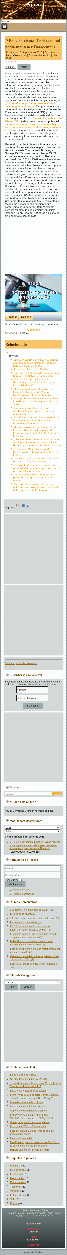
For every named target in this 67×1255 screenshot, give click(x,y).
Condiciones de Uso (35, 1213)
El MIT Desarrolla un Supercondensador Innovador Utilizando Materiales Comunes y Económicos (37, 420)
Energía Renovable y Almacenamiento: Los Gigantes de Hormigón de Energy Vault (36, 401)
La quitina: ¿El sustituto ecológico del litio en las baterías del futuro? (35, 460)
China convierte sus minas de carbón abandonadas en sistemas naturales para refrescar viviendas (35, 362)
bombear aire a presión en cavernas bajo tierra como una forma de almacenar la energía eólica (33, 127)
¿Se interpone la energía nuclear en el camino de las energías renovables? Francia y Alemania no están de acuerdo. (37, 442)
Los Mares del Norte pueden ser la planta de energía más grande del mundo (34, 477)
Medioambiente (18, 1170)
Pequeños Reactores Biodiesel (32, 369)
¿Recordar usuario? (20, 889)
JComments (33, 329)
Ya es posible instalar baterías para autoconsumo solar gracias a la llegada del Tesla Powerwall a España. (36, 487)
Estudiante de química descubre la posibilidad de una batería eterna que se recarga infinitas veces (37, 467)
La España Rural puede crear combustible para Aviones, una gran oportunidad (34, 410)
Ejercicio (15, 1203)
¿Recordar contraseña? (22, 894)
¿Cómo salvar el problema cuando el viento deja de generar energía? (30, 105)
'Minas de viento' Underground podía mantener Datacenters (32, 43)
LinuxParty (33, 1229)
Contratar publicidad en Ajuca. (21, 663)
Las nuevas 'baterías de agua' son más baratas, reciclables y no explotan (36, 374)
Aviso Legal (54, 1213)
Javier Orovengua (15, 55)
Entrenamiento (18, 1182)
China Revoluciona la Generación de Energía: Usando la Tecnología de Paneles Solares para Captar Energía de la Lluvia (37, 431)
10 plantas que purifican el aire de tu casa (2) (34, 918)
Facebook (35, 1210)
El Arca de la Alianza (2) (23, 913)
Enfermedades (18, 1195)
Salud (13, 1199)
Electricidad (16, 1174)
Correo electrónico (40, 55)
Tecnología (16, 1186)
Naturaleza (16, 1165)
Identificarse (15, 884)
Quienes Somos (16, 1213)
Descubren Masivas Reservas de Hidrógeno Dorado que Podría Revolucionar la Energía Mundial (33, 391)
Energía (23, 332)
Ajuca (33, 1237)
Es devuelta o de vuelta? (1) (25, 922)
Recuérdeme (11, 880)
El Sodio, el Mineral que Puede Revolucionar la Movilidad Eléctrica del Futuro (35, 451)
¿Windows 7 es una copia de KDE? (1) (31, 909)
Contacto (23, 1210)
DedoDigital (34, 1245)
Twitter (45, 1210)
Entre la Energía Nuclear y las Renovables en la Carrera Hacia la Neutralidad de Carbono (33, 382)
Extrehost (39, 1252)
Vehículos (15, 1190)
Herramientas (17, 1178)
